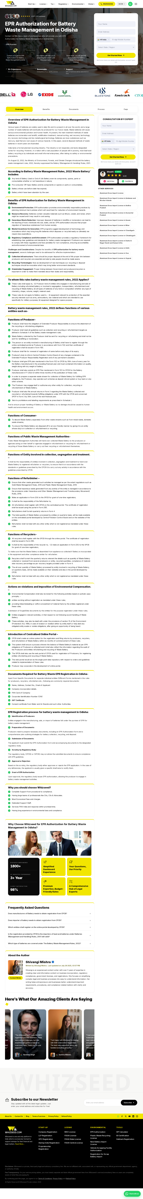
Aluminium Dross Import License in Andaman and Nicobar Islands (118, 199)
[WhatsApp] (130, 4)
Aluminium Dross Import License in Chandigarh (117, 230)
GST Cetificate (18, 700)
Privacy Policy (53, 1116)
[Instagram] (137, 1116)
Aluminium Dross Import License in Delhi (114, 248)
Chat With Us (129, 181)
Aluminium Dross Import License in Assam (115, 220)
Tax (52, 4)
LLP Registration (45, 1136)
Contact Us (19, 1116)
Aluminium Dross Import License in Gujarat (115, 258)
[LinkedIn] (133, 1116)
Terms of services (38, 1116)
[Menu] (136, 4)
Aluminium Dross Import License (111, 193)
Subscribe (128, 1103)
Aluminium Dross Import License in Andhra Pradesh (115, 207)
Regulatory (63, 4)
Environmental (77, 4)
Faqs (126, 109)
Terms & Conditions (45, 1178)
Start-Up (31, 4)
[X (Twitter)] (126, 1116)
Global (90, 4)
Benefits (46, 109)
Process (101, 109)
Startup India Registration (49, 1143)
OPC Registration (46, 1139)
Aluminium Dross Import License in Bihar (114, 225)
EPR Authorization (97, 1132)
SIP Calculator (122, 1132)
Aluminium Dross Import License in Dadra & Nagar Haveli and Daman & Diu (116, 242)
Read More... (19, 1144)
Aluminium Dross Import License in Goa (114, 253)
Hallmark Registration (125, 1139)
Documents (74, 109)
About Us (8, 1116)
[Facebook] (122, 1116)
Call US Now (110, 181)
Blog (27, 1116)
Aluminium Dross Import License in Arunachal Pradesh (116, 214)
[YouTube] (129, 1116)
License (43, 4)
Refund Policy (67, 1116)
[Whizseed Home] (11, 4)
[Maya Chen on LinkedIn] (53, 962)
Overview (19, 109)
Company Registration (48, 1132)
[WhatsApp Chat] (118, 1116)
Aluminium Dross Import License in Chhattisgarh (117, 235)
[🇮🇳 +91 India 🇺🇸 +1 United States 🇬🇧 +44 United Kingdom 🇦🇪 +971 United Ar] (103, 39)
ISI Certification (122, 1136)
